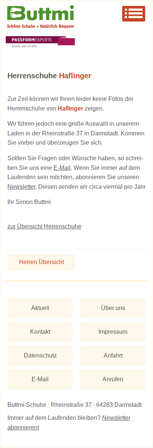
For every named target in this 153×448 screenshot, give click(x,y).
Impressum (112, 332)
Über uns (113, 308)
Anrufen (112, 379)
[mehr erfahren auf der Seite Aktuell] (76, 42)
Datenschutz (40, 355)
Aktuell (40, 308)
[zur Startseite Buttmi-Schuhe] (76, 17)
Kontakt (40, 332)
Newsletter (21, 187)
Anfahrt (113, 355)
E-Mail (62, 168)
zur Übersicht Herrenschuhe (44, 226)
